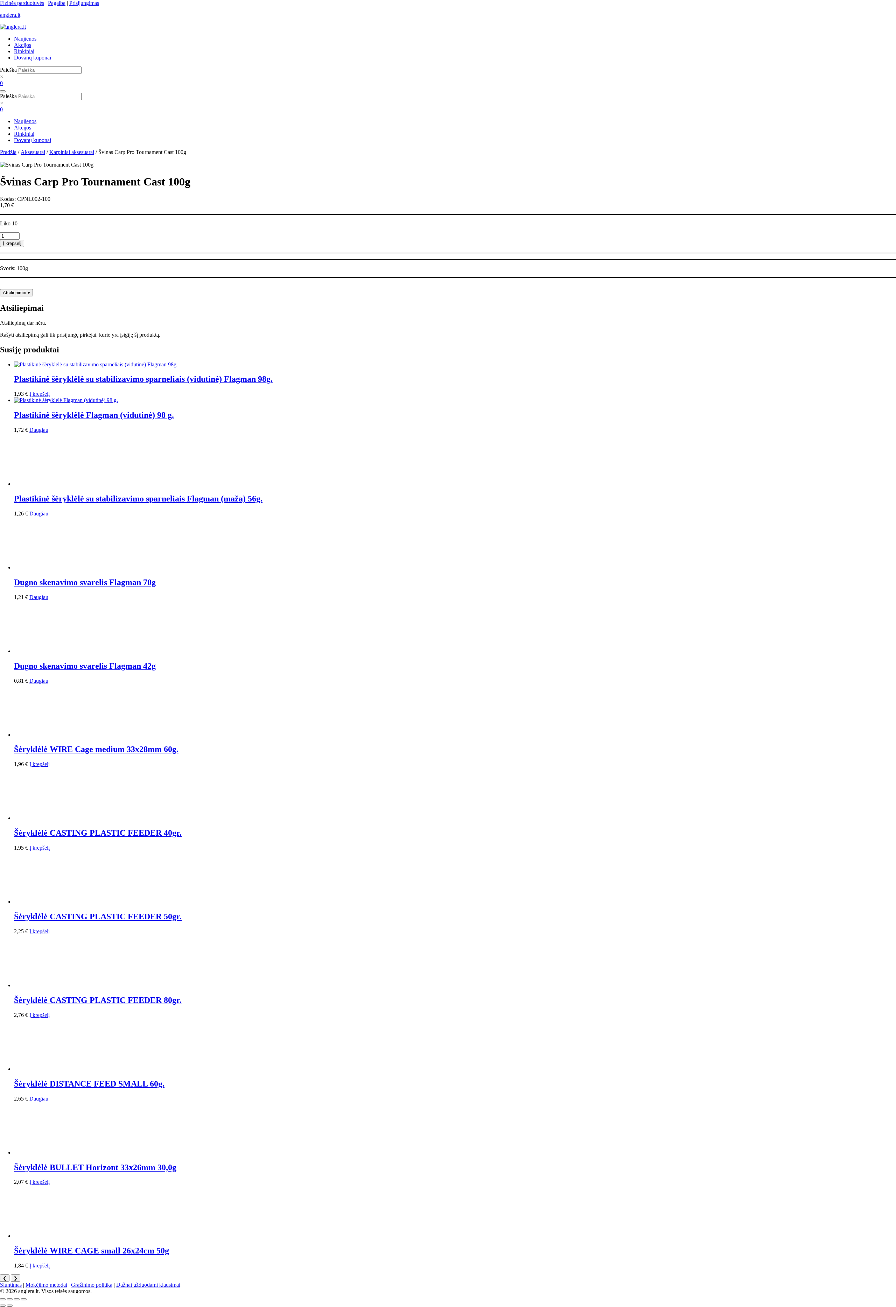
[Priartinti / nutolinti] (3, 1299)
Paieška (8, 70)
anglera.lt (10, 15)
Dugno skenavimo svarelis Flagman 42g (85, 665)
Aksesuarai (33, 152)
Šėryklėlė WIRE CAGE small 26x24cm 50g (91, 1250)
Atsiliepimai (16, 292)
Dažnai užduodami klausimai (148, 1285)
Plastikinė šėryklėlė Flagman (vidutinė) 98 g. (94, 415)
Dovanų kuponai (32, 58)
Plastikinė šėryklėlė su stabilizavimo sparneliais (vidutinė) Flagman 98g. (143, 379)
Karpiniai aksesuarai (71, 152)
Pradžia (8, 152)
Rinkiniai (24, 51)
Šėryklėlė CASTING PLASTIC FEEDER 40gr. (98, 832)
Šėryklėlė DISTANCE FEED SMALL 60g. (89, 1083)
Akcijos (22, 45)
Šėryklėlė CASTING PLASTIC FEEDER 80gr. (98, 1000)
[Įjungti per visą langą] (10, 1299)
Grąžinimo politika (91, 1285)
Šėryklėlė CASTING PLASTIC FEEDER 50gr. (98, 916)
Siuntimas (11, 1285)
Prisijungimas (84, 3)
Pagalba (56, 3)
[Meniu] (3, 91)
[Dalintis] (17, 1299)
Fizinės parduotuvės (22, 3)
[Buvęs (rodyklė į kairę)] (3, 1306)
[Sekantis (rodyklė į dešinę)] (10, 1306)
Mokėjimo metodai (46, 1285)
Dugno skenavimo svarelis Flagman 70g (85, 582)
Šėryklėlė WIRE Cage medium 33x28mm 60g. (96, 749)
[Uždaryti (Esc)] (24, 1299)
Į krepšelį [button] (39, 394)
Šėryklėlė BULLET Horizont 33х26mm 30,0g (95, 1167)
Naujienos (25, 39)
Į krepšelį (12, 243)
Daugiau (38, 430)
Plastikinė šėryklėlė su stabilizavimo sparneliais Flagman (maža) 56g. (138, 498)
